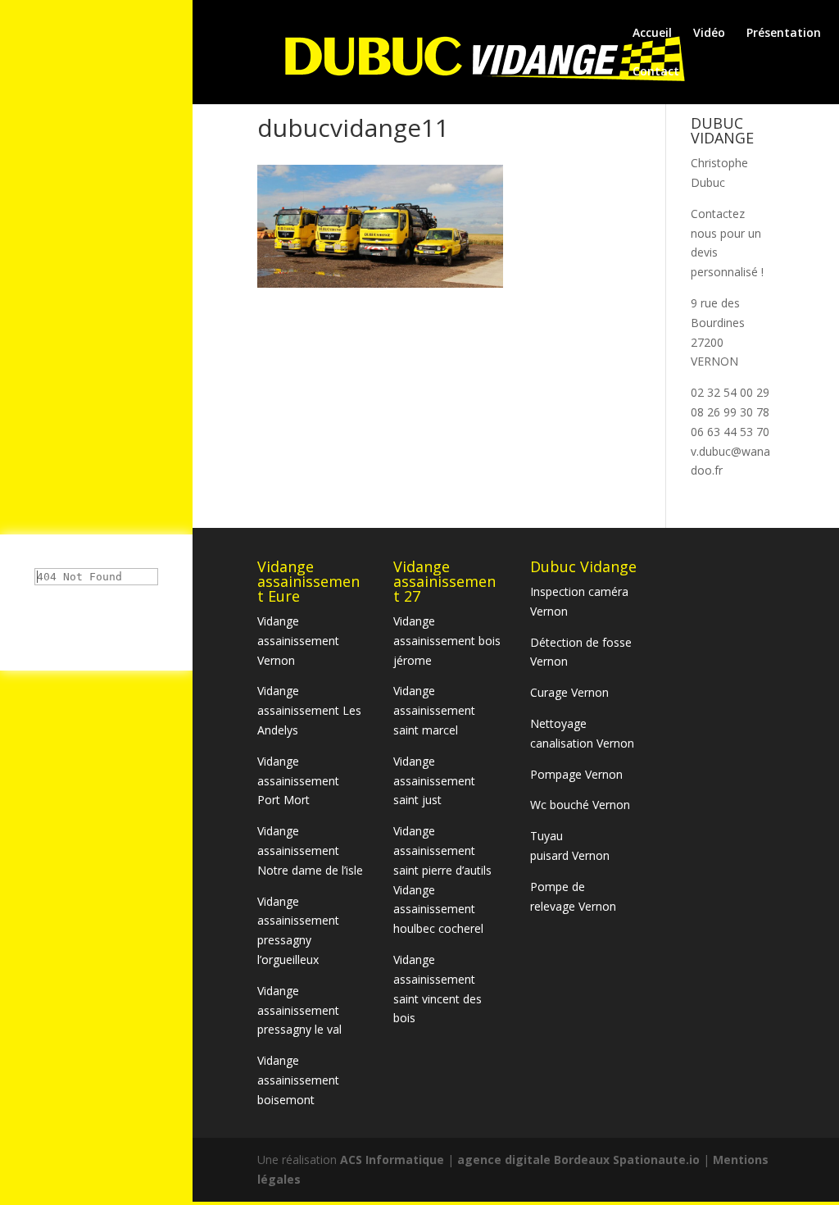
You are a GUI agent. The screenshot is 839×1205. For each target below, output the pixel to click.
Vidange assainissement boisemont (298, 1080)
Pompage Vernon (576, 774)
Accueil (652, 33)
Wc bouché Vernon (580, 804)
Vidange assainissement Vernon (298, 640)
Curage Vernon (569, 692)
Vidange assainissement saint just (434, 780)
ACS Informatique (393, 1159)
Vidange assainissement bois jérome (447, 640)
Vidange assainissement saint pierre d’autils (442, 850)
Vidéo (709, 33)
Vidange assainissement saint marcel (434, 710)
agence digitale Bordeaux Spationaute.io (578, 1159)
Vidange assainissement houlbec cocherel (438, 909)
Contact (656, 72)
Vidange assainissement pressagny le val (299, 1010)
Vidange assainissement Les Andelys (309, 710)
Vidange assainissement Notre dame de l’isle (310, 850)
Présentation (783, 33)
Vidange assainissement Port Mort (298, 780)
